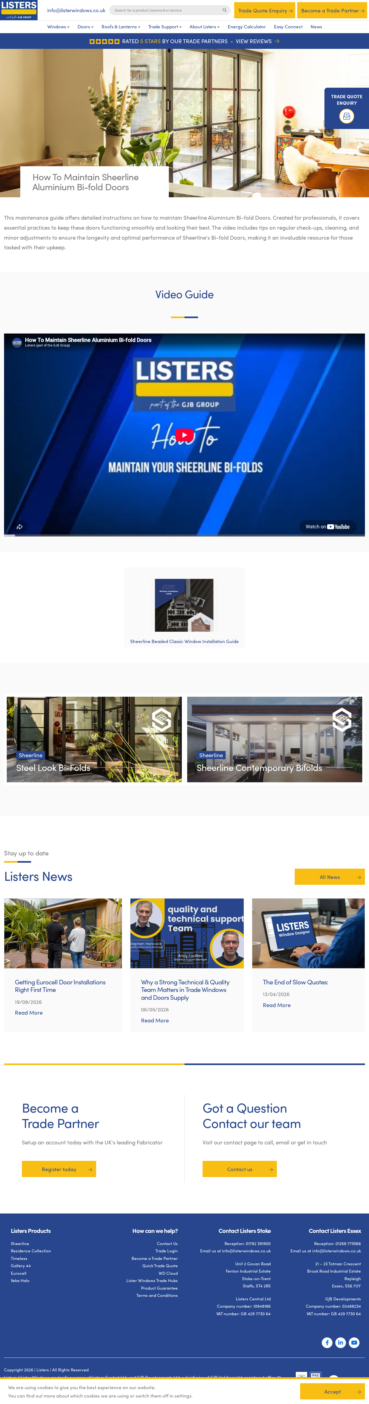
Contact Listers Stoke (245, 1230)
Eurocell (18, 1273)
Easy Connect (288, 26)
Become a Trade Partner (330, 10)
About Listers (203, 26)
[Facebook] (327, 1342)
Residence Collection (31, 1250)
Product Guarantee (159, 1288)
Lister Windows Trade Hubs (152, 1280)
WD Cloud (168, 1273)
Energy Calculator (247, 26)
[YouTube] (354, 1342)
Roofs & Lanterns (119, 26)
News (316, 26)
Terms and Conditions (157, 1295)
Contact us (239, 1168)
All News (330, 876)
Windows (56, 26)
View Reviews (254, 41)
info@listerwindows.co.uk (76, 10)
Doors (84, 26)
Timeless (19, 1258)
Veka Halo (20, 1280)
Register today (59, 1168)
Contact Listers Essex (335, 1230)
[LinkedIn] (340, 1342)
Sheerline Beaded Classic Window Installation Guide (184, 641)
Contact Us (167, 1243)
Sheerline (20, 1243)
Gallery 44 (21, 1265)
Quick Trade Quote (160, 1265)
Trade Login (166, 1250)
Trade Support (163, 26)
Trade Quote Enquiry (262, 10)
